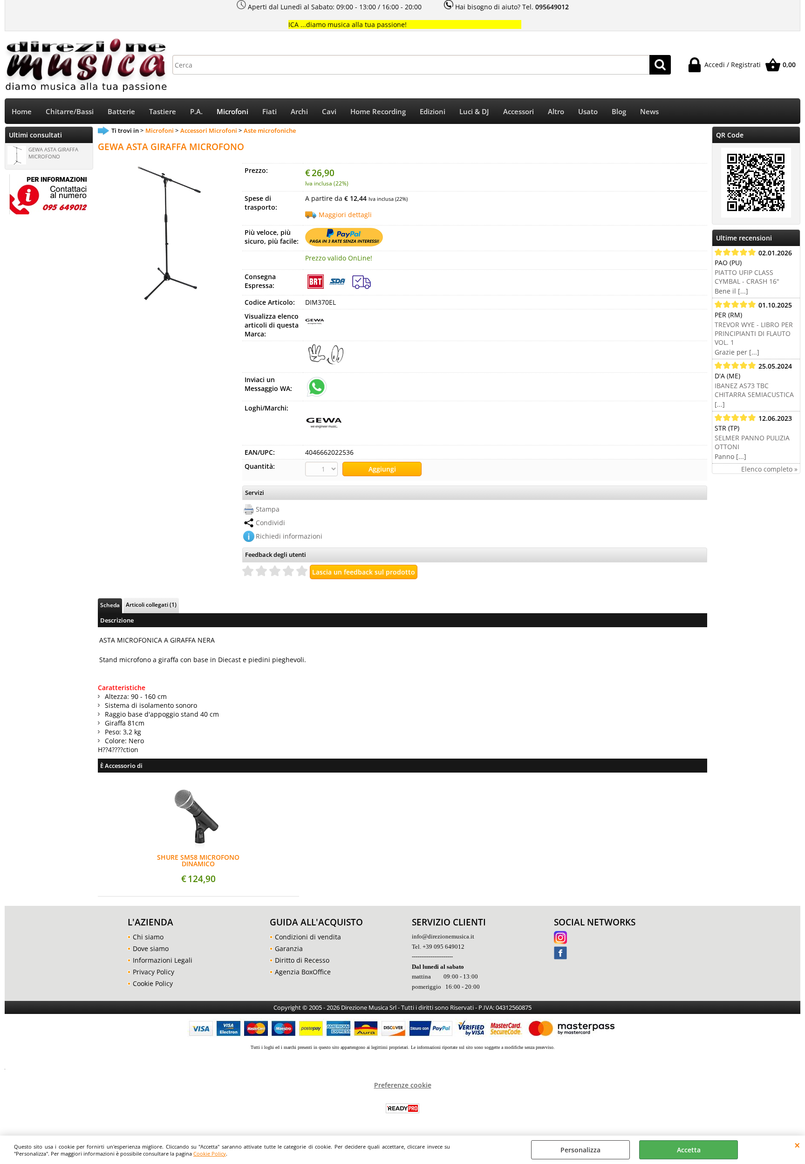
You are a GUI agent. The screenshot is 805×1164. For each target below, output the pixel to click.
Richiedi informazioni (289, 536)
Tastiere (162, 111)
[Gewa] (314, 327)
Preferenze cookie (402, 1085)
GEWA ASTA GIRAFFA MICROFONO (53, 153)
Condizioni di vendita (308, 936)
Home (22, 111)
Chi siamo (148, 936)
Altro (556, 111)
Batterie (121, 111)
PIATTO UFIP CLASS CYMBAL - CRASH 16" (747, 277)
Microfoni (232, 111)
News (649, 111)
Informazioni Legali (162, 960)
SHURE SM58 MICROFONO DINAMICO (198, 860)
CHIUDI (797, 1145)
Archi (299, 111)
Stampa (268, 509)
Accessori (518, 111)
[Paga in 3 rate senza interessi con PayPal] (344, 244)
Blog (619, 111)
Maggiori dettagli (345, 214)
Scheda (110, 605)
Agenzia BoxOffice (303, 971)
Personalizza (580, 1149)
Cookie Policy (209, 1153)
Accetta (689, 1149)
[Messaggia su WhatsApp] (316, 386)
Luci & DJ (474, 111)
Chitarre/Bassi (70, 111)
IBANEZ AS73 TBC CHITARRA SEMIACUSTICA (754, 390)
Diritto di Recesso (302, 960)
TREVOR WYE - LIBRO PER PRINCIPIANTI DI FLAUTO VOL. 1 (754, 333)
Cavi (329, 111)
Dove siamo (151, 948)
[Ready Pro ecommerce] (402, 1108)
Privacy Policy (153, 971)
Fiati (269, 111)
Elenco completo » (769, 469)
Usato (588, 111)
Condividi (270, 522)
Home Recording (378, 111)
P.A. (196, 111)
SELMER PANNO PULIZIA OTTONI (752, 442)
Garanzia (289, 948)
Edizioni (432, 111)
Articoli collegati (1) (151, 604)
